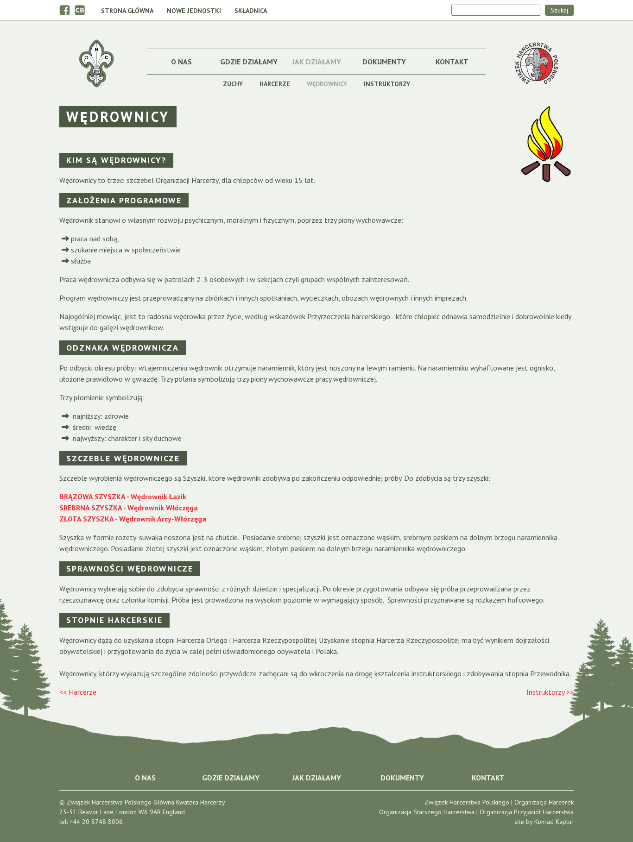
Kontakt (452, 61)
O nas (181, 61)
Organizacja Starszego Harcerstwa (427, 812)
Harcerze (275, 84)
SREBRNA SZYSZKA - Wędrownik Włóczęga (128, 507)
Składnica (250, 10)
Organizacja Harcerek (544, 802)
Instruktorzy (387, 84)
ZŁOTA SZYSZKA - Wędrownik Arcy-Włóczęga (132, 518)
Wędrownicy (327, 84)
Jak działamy (316, 61)
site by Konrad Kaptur (544, 821)
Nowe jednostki (194, 10)
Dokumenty (384, 61)
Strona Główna (127, 10)
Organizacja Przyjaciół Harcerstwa (527, 812)
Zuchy (233, 84)
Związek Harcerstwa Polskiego (466, 802)
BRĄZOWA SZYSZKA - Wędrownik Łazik (122, 496)
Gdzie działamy (249, 61)
